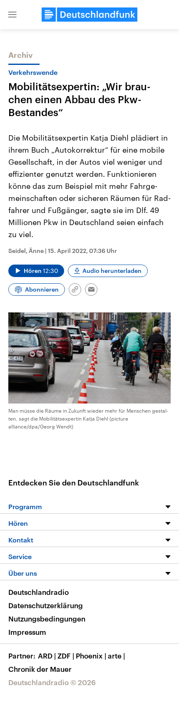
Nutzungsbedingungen (46, 618)
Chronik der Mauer (40, 669)
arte (116, 655)
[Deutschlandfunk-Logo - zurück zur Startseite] (89, 14)
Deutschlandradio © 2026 (52, 682)
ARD (47, 655)
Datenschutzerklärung (45, 605)
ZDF (65, 655)
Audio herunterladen (112, 270)
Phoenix (91, 655)
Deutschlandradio (38, 592)
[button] (12, 14)
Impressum (27, 632)
